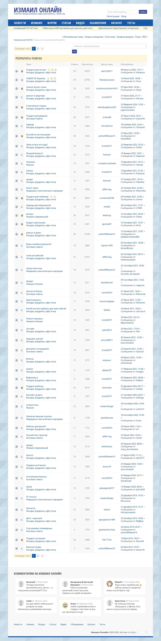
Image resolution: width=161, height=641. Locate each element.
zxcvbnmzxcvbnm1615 (107, 88)
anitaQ (139, 389)
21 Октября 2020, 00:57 (132, 394)
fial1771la (106, 539)
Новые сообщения (94, 36)
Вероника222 (127, 322)
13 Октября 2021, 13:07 (132, 231)
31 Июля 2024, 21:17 (130, 95)
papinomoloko (128, 110)
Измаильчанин (106, 79)
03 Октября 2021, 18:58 (132, 242)
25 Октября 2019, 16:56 (132, 518)
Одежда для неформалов (38, 205)
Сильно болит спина (36, 87)
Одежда (30, 124)
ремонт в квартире (35, 95)
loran (138, 420)
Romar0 (107, 180)
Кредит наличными (35, 222)
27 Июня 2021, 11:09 (130, 300)
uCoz (133, 632)
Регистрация (113, 16)
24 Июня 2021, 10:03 (130, 308)
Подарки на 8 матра (36, 465)
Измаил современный (37, 216)
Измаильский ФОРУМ (23, 40)
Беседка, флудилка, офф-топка (41, 72)
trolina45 (107, 117)
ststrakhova (107, 126)
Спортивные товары (36, 105)
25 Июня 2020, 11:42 (130, 426)
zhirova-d (140, 311)
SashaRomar (107, 282)
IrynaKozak (126, 480)
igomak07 (107, 224)
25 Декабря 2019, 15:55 (132, 495)
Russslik (140, 541)
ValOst (107, 509)
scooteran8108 (107, 198)
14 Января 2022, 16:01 (131, 153)
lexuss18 (107, 466)
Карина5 (140, 156)
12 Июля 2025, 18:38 (130, 78)
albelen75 (106, 370)
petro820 (140, 489)
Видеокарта (32, 377)
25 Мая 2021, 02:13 (130, 317)
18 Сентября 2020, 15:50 (132, 415)
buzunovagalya (107, 301)
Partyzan (140, 173)
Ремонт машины (34, 318)
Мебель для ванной (36, 426)
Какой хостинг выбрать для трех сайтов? (46, 308)
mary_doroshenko (129, 449)
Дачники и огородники (37, 348)
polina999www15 (107, 136)
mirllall (107, 206)
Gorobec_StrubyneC (130, 274)
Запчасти (30, 508)
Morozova (125, 501)
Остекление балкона (36, 476)
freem (139, 216)
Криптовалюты (33, 300)
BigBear (140, 521)
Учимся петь (32, 405)
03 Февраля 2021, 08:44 (132, 377)
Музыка (30, 164)
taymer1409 (107, 245)
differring (106, 189)
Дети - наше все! (34, 518)
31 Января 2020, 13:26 (131, 463)
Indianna (140, 72)
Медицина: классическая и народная (44, 190)
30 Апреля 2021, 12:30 (131, 337)
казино (29, 368)
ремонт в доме (33, 232)
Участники (110, 36)
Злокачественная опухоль (39, 416)
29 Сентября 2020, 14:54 (132, 403)
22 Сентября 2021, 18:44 (132, 265)
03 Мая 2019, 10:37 (130, 547)
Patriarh (107, 154)
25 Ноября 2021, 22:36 (131, 188)
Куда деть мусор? (34, 338)
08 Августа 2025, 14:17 (131, 69)
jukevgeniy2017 (106, 488)
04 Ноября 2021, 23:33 (131, 196)
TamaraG (140, 127)
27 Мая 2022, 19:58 (130, 133)
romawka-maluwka (107, 163)
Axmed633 (126, 138)
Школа (29, 170)
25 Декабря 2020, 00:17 (132, 386)
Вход (124, 16)
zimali (139, 437)
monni (139, 199)
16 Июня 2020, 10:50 (130, 435)
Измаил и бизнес (34, 284)
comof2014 (107, 292)
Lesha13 (140, 409)
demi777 (140, 458)
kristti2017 (107, 97)
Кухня (29, 486)
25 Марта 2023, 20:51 (131, 115)
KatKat (107, 310)
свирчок (140, 285)
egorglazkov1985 (107, 519)
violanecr (107, 360)
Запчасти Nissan (34, 291)
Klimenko (140, 302)
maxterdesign (106, 406)
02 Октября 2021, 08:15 (132, 254)
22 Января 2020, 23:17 (131, 475)
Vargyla (139, 371)
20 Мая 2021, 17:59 (130, 328)
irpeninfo (140, 118)
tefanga (140, 397)
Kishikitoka (107, 446)
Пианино (30, 162)
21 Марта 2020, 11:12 (131, 455)
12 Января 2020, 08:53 (131, 486)
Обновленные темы (73, 36)
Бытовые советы (34, 118)
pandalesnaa (107, 417)
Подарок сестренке (35, 538)
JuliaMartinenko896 (130, 236)
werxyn (139, 164)
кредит (29, 179)
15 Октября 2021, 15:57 (132, 222)
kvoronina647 (127, 342)
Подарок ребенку (34, 386)
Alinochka (141, 190)
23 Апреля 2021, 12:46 (131, 348)
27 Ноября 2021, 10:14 (131, 179)
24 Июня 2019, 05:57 (130, 527)
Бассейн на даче (34, 394)
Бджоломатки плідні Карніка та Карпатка (108, 28)
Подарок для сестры (36, 69)
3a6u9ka (140, 182)
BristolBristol (127, 248)
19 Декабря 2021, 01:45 (132, 170)
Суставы (30, 328)
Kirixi (138, 225)
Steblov (139, 380)
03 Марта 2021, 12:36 (131, 357)
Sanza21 (140, 351)
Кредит (29, 281)
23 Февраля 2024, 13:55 (132, 104)
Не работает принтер (36, 435)
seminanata (126, 363)
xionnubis (107, 387)
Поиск (138, 36)
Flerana (139, 98)
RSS (144, 36)
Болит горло (32, 188)
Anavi (138, 89)
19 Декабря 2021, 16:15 (132, 162)
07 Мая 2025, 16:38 (130, 87)
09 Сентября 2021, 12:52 (132, 279)
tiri (137, 429)
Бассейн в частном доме (38, 134)
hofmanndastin (128, 259)
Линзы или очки (34, 268)
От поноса (31, 496)
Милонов (140, 294)
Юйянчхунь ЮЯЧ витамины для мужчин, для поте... (58, 28)
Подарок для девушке (36, 115)
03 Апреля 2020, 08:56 (131, 443)
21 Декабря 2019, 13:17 (132, 506)
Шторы (29, 214)
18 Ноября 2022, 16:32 (131, 124)
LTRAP (139, 208)
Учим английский (34, 255)
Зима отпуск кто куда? (37, 144)
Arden (139, 147)
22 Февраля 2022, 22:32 (132, 144)
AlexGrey (107, 215)
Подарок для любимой (37, 196)
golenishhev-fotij (107, 529)
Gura (138, 81)
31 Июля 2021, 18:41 (130, 291)
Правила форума (125, 36)
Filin (138, 331)
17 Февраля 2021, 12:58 (132, 368)
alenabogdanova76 (107, 107)
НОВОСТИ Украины (35, 78)
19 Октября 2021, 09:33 (132, 214)
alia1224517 (106, 71)
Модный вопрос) (34, 153)
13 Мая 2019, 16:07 (130, 538)
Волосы (30, 358)
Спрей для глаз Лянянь (144, 28)
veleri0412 (107, 330)
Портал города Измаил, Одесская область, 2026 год (39, 13)
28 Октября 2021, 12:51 (132, 205)
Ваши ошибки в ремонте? (38, 244)
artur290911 (107, 340)
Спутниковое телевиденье (39, 528)
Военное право (33, 547)
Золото (29, 455)
